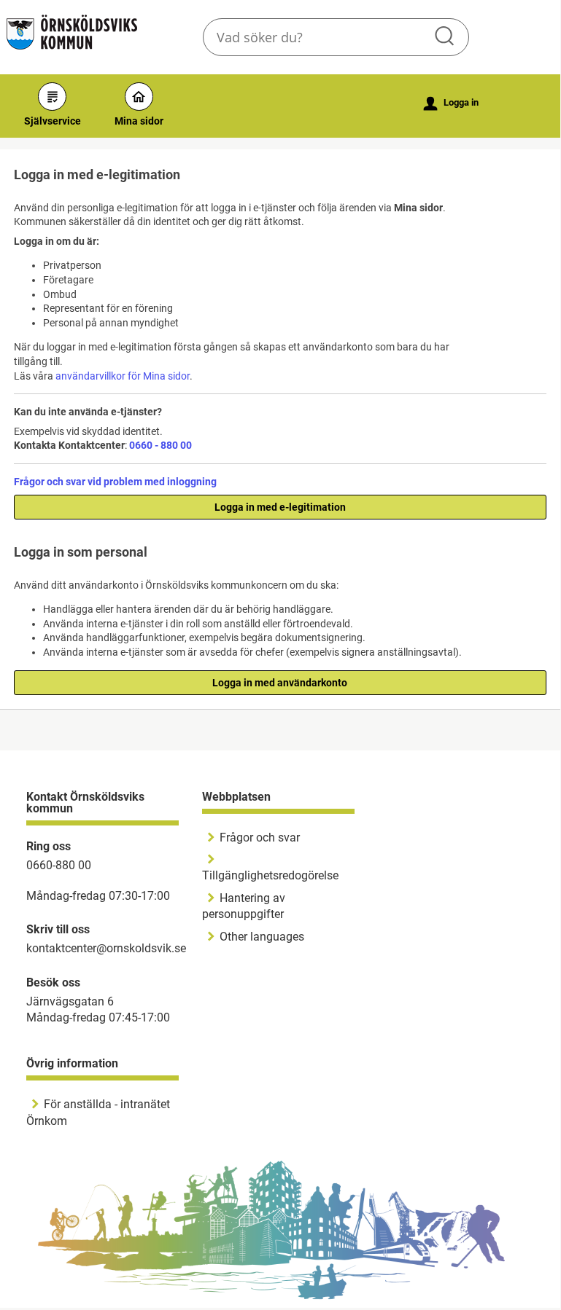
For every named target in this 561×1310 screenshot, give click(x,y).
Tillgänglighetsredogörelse (270, 875)
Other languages (262, 937)
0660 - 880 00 (160, 445)
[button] (446, 37)
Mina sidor (139, 121)
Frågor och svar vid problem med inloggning (115, 481)
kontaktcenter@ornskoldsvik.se (106, 948)
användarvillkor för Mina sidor (122, 376)
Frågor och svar (260, 837)
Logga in (451, 103)
